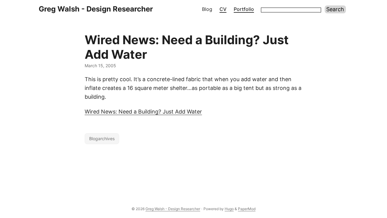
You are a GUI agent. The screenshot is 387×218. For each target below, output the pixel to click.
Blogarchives (102, 138)
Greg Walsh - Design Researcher (96, 9)
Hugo (229, 208)
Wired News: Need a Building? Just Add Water (143, 111)
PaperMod (246, 208)
